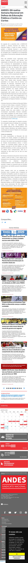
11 (7, 388)
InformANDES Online (5, 520)
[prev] (25, 410)
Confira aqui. (15, 118)
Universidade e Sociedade (6, 523)
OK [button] (17, 554)
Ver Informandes (23, 456)
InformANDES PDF (5, 519)
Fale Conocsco (5, 557)
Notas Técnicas (5, 555)
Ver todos (25, 447)
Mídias (3, 541)
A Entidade (4, 526)
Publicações (4, 522)
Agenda (3, 549)
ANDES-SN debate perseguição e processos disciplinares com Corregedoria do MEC (13, 395)
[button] (2, 401)
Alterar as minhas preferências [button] (17, 557)
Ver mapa (17, 497)
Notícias (4, 552)
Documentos (5, 534)
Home (3, 518)
